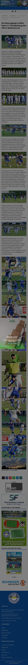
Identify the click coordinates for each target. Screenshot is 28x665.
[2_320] (12, 348)
